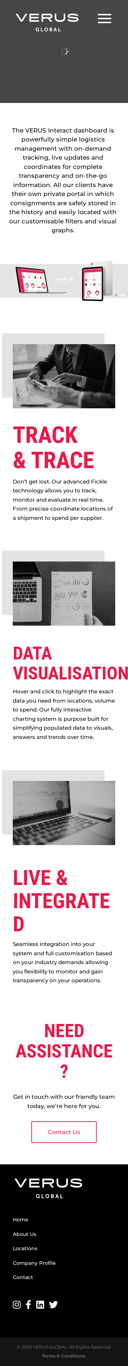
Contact (23, 1277)
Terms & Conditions (63, 1356)
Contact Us (64, 1132)
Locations (25, 1248)
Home (20, 1219)
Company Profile (34, 1263)
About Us (24, 1234)
